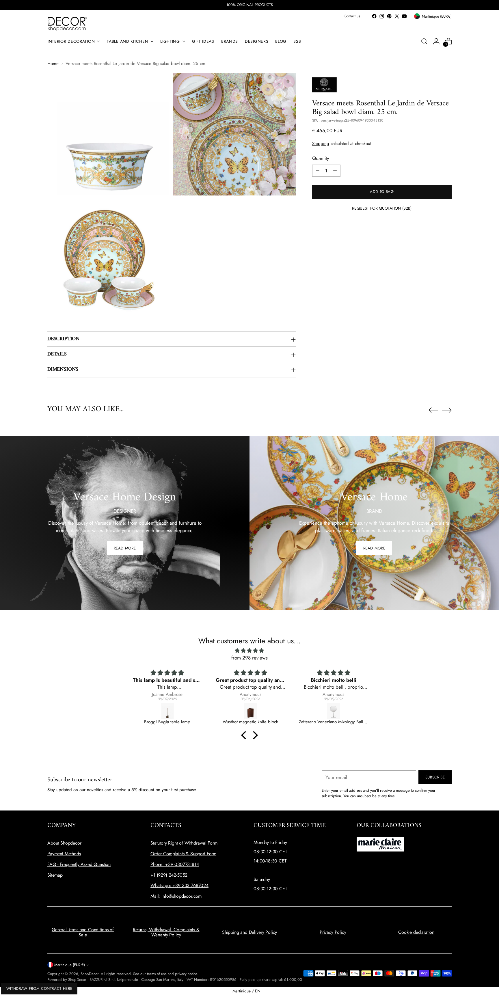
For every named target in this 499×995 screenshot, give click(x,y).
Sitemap (55, 875)
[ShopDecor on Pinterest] (389, 16)
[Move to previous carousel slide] (433, 410)
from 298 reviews (249, 657)
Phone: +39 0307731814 (174, 864)
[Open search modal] (424, 41)
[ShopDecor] (67, 23)
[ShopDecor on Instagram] (381, 16)
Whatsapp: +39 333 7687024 (179, 885)
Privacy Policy (333, 932)
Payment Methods (64, 853)
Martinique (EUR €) (69, 965)
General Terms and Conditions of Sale (83, 932)
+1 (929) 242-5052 (168, 875)
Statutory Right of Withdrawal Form (183, 843)
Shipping (320, 143)
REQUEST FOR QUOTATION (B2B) (382, 208)
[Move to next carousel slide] (447, 410)
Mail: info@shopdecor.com (176, 896)
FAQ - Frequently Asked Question (79, 864)
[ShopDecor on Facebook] (374, 16)
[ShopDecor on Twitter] (396, 16)
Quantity (320, 158)
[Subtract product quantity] (317, 170)
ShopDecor (89, 974)
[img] (249, 651)
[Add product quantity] (335, 170)
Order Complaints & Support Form (183, 853)
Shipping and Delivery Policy (249, 932)
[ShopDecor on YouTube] (404, 16)
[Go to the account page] (436, 41)
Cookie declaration (416, 932)
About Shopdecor (64, 843)
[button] (245, 735)
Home (53, 63)
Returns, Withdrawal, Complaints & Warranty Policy (166, 932)
